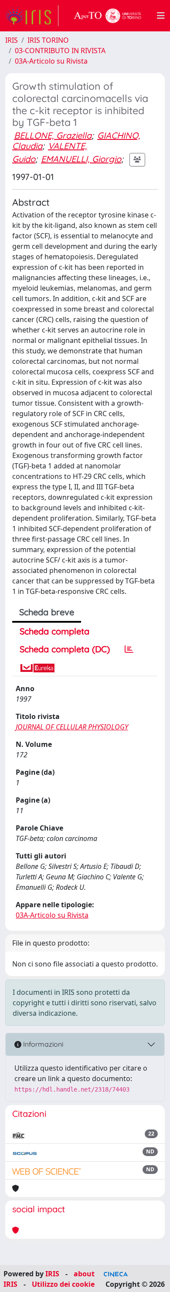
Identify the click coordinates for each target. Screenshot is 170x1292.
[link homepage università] (108, 15)
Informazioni (42, 1044)
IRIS (11, 40)
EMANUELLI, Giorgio (81, 158)
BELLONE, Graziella (53, 135)
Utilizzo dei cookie (63, 1284)
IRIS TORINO (48, 40)
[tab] (129, 649)
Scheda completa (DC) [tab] (65, 649)
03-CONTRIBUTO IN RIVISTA (60, 50)
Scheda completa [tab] (54, 631)
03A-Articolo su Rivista (51, 61)
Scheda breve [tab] (46, 612)
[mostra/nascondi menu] (161, 15)
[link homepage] (31, 15)
